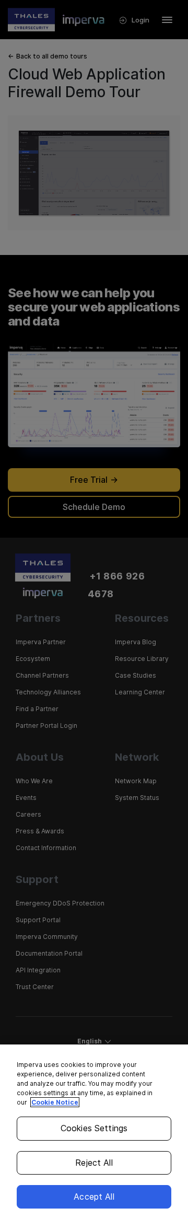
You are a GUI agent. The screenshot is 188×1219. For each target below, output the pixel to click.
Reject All (94, 1162)
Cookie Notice (54, 1102)
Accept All (94, 1196)
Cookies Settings (94, 1128)
